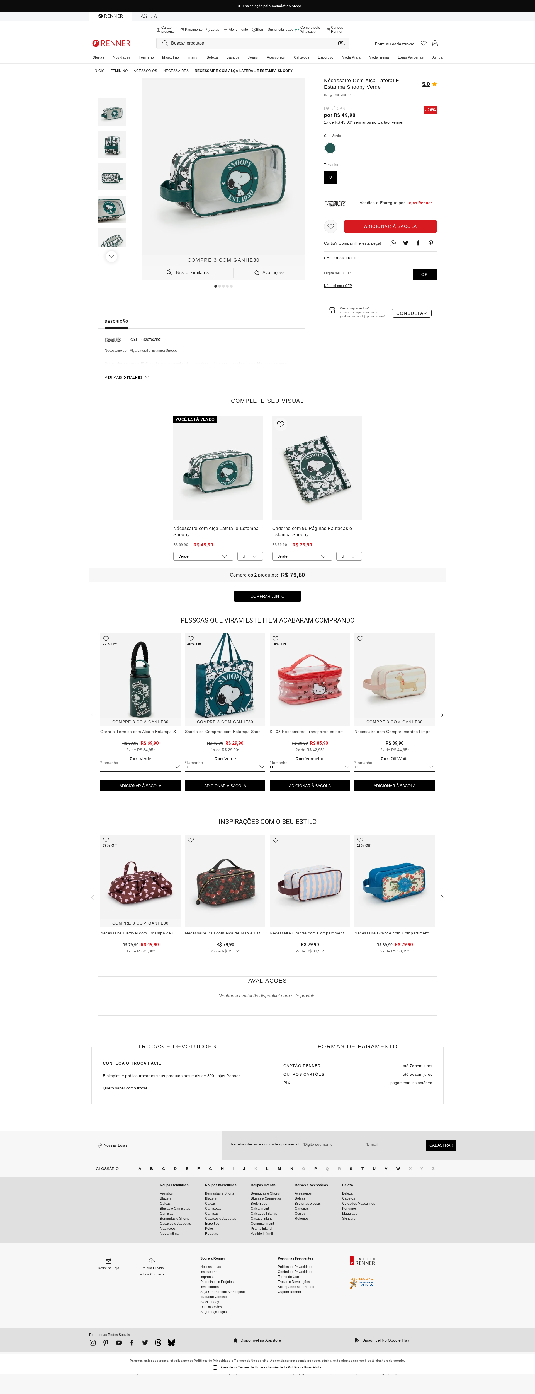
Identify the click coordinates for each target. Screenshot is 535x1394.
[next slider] (92, 714)
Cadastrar (441, 1145)
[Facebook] (131, 1343)
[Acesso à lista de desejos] (423, 44)
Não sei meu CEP (338, 286)
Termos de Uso (245, 1360)
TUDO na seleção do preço (267, 6)
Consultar (411, 313)
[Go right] (112, 257)
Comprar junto (267, 596)
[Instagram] (92, 1343)
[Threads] (158, 1344)
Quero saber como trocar (125, 1088)
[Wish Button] (330, 226)
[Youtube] (118, 1343)
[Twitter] (145, 1343)
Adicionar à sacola (390, 226)
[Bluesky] (171, 1344)
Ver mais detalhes (124, 378)
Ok (424, 274)
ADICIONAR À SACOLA (140, 785)
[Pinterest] (105, 1343)
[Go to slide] (215, 286)
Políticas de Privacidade (212, 1360)
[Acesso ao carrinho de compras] (435, 44)
